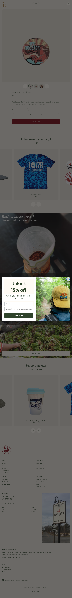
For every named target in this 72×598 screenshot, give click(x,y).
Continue (19, 315)
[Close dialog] (68, 279)
